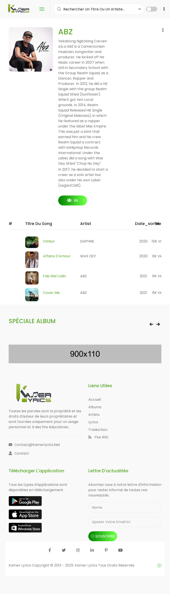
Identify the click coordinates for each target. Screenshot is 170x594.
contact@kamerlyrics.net (37, 444)
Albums (94, 407)
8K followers (72, 201)
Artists (94, 414)
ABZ (83, 276)
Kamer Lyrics (86, 565)
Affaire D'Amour (57, 256)
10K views (160, 241)
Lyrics (93, 422)
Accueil (94, 399)
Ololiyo (49, 241)
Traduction (97, 429)
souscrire (105, 536)
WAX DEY (88, 256)
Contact (21, 453)
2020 (143, 241)
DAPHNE (87, 241)
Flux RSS (101, 437)
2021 (143, 276)
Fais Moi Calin (54, 276)
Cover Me (51, 292)
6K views (160, 256)
